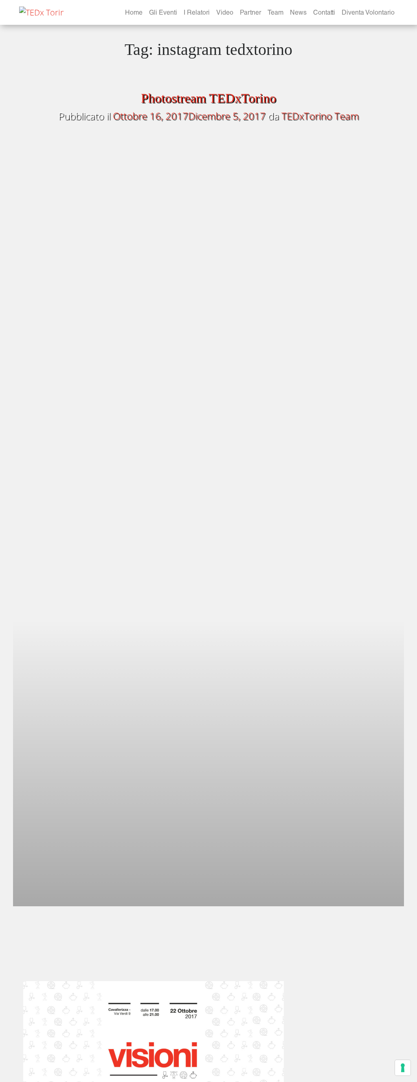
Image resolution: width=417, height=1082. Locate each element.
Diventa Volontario (368, 13)
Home (134, 13)
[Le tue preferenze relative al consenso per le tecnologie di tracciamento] (402, 1067)
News (298, 13)
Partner (250, 13)
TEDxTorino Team (320, 115)
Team (275, 13)
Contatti (324, 13)
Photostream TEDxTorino (208, 98)
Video (224, 13)
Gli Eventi (163, 13)
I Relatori (197, 13)
